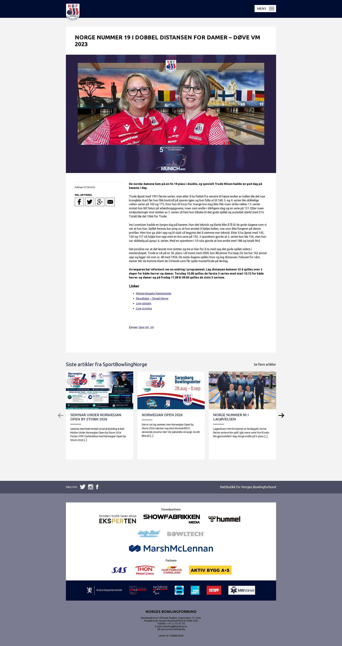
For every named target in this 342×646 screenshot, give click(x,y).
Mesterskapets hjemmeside (153, 293)
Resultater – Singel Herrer (152, 298)
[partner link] (117, 519)
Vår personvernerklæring (171, 629)
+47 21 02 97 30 (176, 623)
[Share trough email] (110, 202)
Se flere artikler (265, 364)
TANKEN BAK (176, 635)
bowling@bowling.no (175, 626)
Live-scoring (144, 308)
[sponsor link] (104, 590)
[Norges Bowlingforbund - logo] (73, 12)
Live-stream (143, 303)
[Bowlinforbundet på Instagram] (97, 487)
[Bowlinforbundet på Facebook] (83, 487)
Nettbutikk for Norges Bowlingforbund (248, 487)
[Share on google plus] (99, 202)
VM (152, 327)
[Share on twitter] (89, 202)
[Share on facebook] (79, 202)
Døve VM (144, 327)
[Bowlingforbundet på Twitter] (90, 487)
